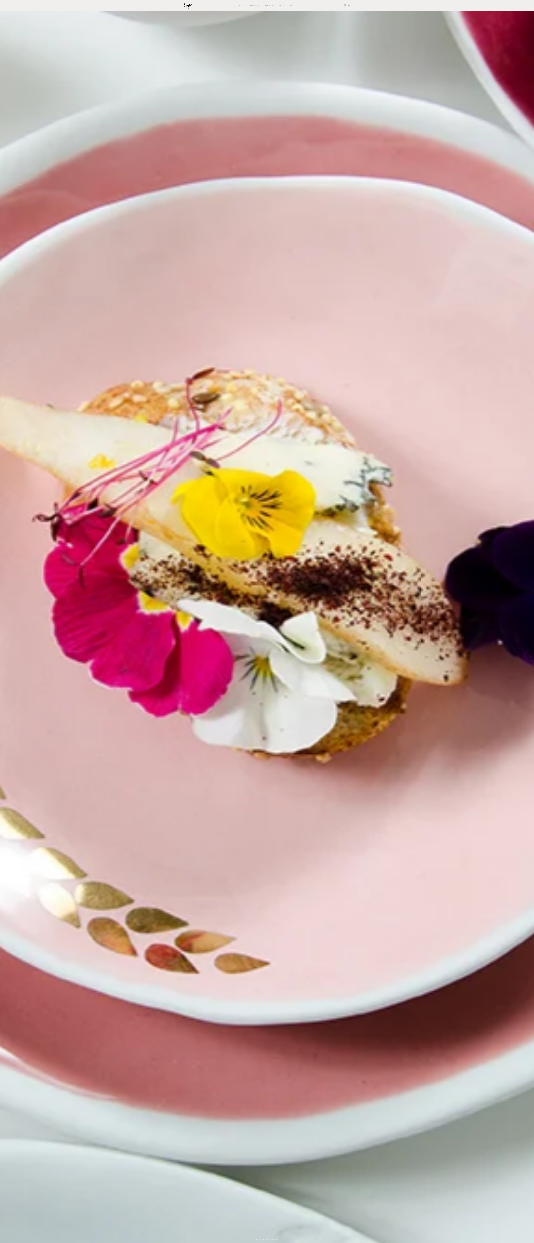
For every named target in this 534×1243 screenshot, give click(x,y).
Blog (293, 5)
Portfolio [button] (255, 5)
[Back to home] (188, 5)
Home (242, 5)
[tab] (257, 1239)
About (282, 5)
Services (270, 5)
